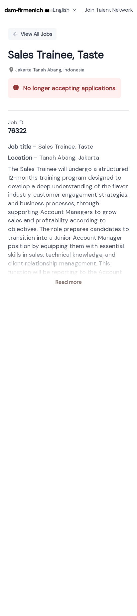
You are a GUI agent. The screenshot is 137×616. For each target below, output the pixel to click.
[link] (29, 10)
